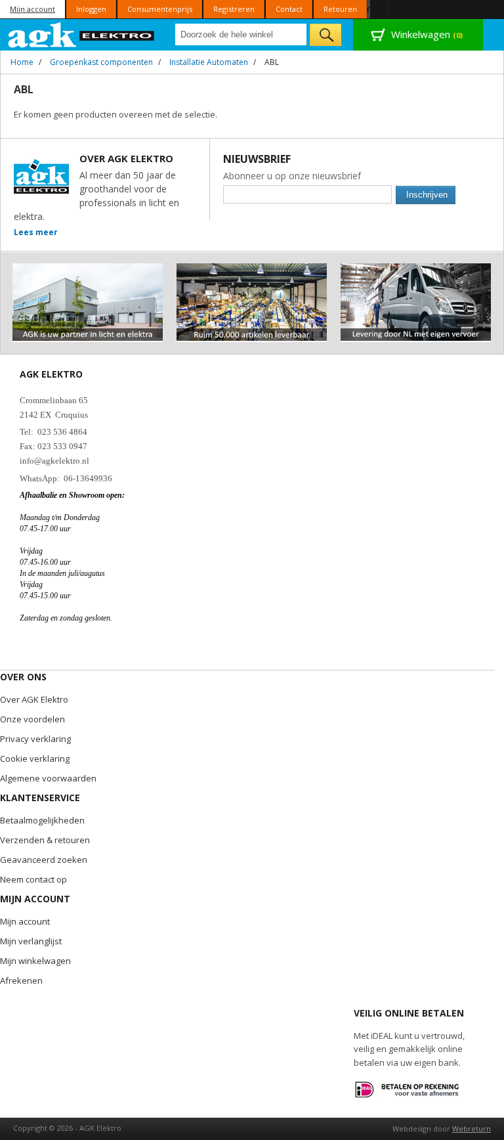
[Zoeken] (325, 35)
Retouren (340, 9)
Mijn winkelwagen (35, 961)
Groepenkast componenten (101, 62)
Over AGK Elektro (34, 699)
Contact (289, 9)
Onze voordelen (32, 719)
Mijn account (32, 9)
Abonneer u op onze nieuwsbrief (292, 175)
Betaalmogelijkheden (42, 820)
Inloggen (91, 9)
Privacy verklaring (35, 739)
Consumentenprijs (159, 9)
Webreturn (471, 1128)
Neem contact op (33, 879)
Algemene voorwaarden (48, 778)
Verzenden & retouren (45, 840)
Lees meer (36, 232)
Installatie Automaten (208, 62)
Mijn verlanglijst (31, 941)
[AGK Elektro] (81, 35)
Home (21, 62)
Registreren (234, 9)
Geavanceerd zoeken (43, 860)
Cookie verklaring (35, 758)
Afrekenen (21, 980)
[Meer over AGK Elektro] (87, 268)
